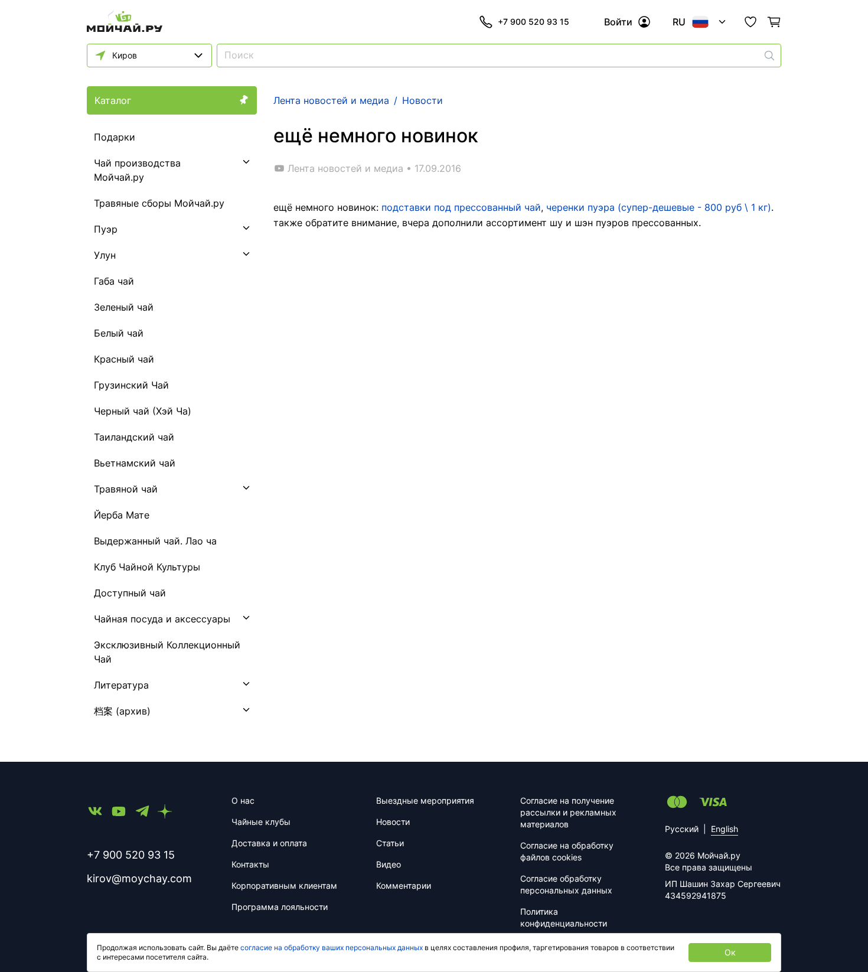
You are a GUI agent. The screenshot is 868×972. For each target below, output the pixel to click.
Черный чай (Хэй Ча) (142, 411)
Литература (121, 685)
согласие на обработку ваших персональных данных (331, 947)
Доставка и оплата (269, 843)
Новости (393, 822)
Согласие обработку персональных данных (566, 884)
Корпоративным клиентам (284, 885)
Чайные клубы (261, 822)
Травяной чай (126, 489)
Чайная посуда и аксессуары (162, 619)
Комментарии (403, 885)
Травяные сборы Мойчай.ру (159, 203)
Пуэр (106, 229)
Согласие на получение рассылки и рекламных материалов (568, 812)
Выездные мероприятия (425, 800)
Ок (730, 952)
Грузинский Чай (131, 385)
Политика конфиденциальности (563, 917)
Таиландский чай (134, 437)
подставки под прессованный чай (461, 207)
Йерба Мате (121, 515)
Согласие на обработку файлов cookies (567, 851)
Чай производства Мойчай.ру (137, 170)
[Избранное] (750, 22)
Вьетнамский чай (134, 463)
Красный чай (124, 359)
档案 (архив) (122, 711)
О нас (242, 800)
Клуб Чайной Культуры (147, 567)
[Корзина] (774, 22)
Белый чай (118, 333)
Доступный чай (130, 593)
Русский (682, 829)
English (724, 829)
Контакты (250, 864)
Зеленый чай (124, 307)
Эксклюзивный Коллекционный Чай (167, 652)
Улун (105, 255)
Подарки (114, 137)
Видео (388, 864)
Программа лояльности (279, 907)
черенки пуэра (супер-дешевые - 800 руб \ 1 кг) (658, 207)
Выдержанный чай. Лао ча (155, 541)
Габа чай (114, 281)
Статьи (390, 843)
